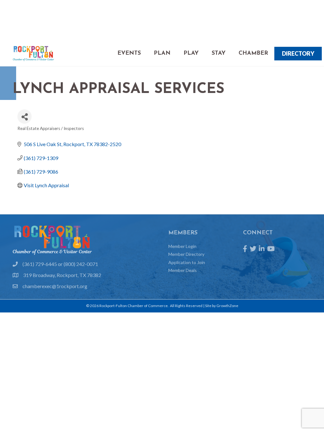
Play (191, 53)
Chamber (253, 53)
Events (129, 53)
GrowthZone (227, 305)
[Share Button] (24, 116)
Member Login (182, 246)
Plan (162, 53)
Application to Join (186, 262)
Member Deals (182, 270)
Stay (219, 53)
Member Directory (186, 254)
